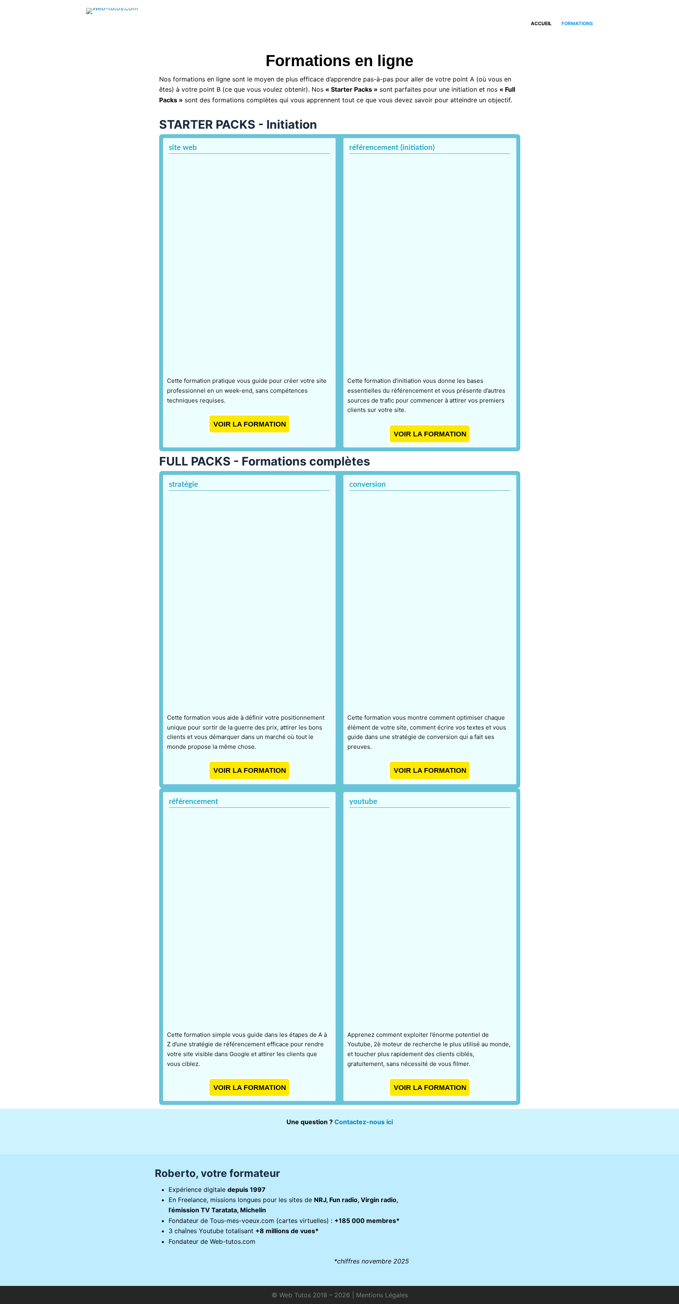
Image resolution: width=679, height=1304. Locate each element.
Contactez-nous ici (363, 1122)
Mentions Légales (382, 1295)
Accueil (541, 23)
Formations (577, 23)
